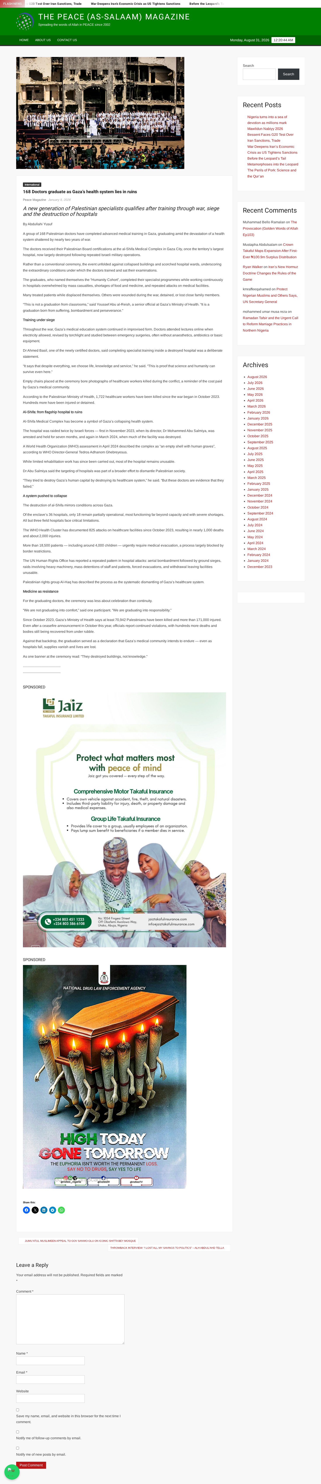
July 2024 (254, 525)
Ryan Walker (253, 267)
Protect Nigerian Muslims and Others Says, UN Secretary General (270, 295)
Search (248, 65)
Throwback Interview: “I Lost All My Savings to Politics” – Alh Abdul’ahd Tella (167, 1247)
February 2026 (258, 412)
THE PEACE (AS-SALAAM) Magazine (114, 17)
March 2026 (256, 406)
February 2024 (258, 555)
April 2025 (255, 472)
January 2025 (258, 489)
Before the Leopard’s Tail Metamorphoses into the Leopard (193, 4)
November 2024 (259, 501)
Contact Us (67, 40)
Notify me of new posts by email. (41, 1454)
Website (22, 1391)
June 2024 (255, 531)
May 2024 (255, 537)
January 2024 (258, 560)
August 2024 (257, 519)
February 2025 (258, 483)
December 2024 (259, 495)
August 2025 (257, 448)
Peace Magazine (34, 199)
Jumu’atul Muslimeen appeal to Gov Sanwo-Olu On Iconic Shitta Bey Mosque (80, 1240)
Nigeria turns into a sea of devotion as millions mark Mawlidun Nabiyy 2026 (267, 123)
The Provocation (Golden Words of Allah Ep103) (270, 228)
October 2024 (257, 507)
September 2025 (260, 442)
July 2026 (254, 383)
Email (21, 1372)
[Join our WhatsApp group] (12, 1472)
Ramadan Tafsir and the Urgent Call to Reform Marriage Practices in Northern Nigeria (270, 324)
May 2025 (255, 466)
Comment (24, 1291)
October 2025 (257, 436)
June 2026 (255, 388)
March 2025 (256, 478)
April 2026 (255, 400)
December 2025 (259, 424)
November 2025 (259, 430)
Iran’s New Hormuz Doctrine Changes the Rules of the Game (270, 273)
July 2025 (254, 454)
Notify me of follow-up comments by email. (48, 1438)
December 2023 (259, 567)
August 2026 (257, 377)
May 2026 (255, 394)
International (32, 184)
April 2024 (255, 543)
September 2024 (260, 513)
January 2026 (258, 418)
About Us (43, 40)
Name (22, 1353)
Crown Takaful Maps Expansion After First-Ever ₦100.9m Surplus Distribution (270, 251)
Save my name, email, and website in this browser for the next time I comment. (68, 1419)
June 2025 (255, 460)
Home (24, 40)
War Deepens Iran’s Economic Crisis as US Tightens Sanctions (97, 4)
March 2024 (256, 549)
